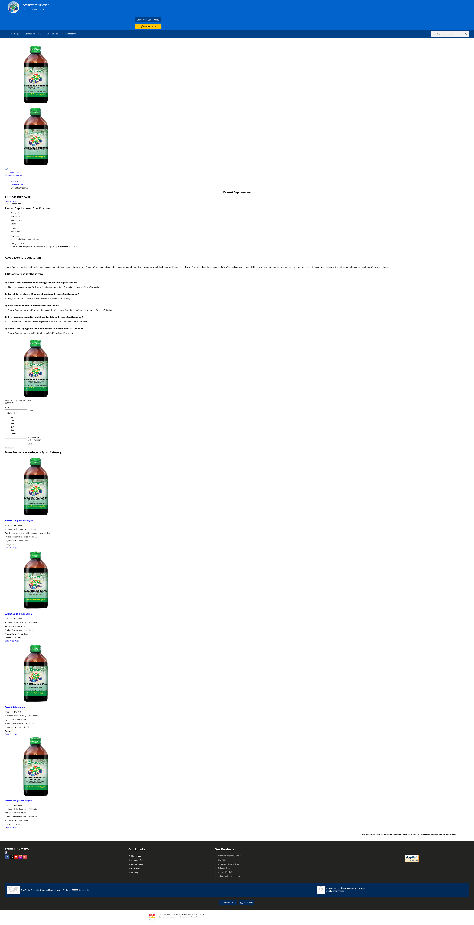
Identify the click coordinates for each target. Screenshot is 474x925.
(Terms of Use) (201, 914)
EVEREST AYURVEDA (35, 7)
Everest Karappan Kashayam (19, 520)
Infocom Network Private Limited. (190, 917)
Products (14, 181)
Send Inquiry (150, 26)
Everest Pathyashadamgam (18, 800)
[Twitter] (12, 857)
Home (13, 178)
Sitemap (134, 872)
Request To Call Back (13, 175)
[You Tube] (16, 857)
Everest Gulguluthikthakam (18, 613)
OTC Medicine (223, 860)
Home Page (13, 33)
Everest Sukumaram (15, 707)
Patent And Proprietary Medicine (230, 856)
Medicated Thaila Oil (225, 872)
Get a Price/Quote (12, 201)
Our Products (53, 33)
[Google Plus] (25, 857)
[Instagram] (20, 857)
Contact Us (70, 33)
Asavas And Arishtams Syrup (228, 864)
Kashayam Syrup (18, 184)
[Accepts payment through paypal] (412, 861)
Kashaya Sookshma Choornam (229, 876)
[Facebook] (7, 857)
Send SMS (248, 902)
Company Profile (33, 33)
